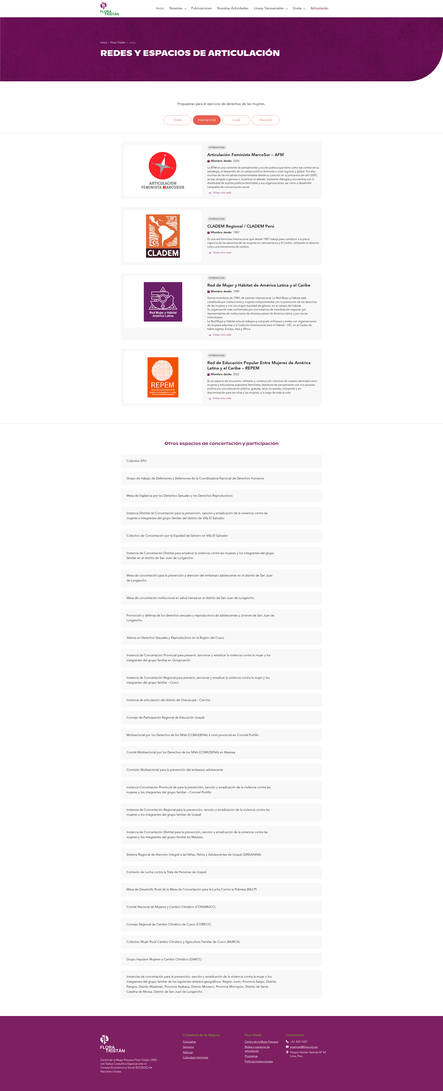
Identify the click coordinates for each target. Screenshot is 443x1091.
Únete (297, 8)
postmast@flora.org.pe (304, 1047)
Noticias (188, 1052)
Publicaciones (201, 8)
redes (132, 42)
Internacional (207, 120)
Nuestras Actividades (232, 8)
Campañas (189, 1042)
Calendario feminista (195, 1057)
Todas (177, 120)
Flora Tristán (118, 42)
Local (236, 120)
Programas (251, 1056)
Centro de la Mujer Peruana (261, 1042)
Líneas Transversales (269, 8)
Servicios (188, 1047)
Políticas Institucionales (259, 1061)
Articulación (319, 8)
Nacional (266, 120)
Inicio (160, 8)
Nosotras (175, 8)
